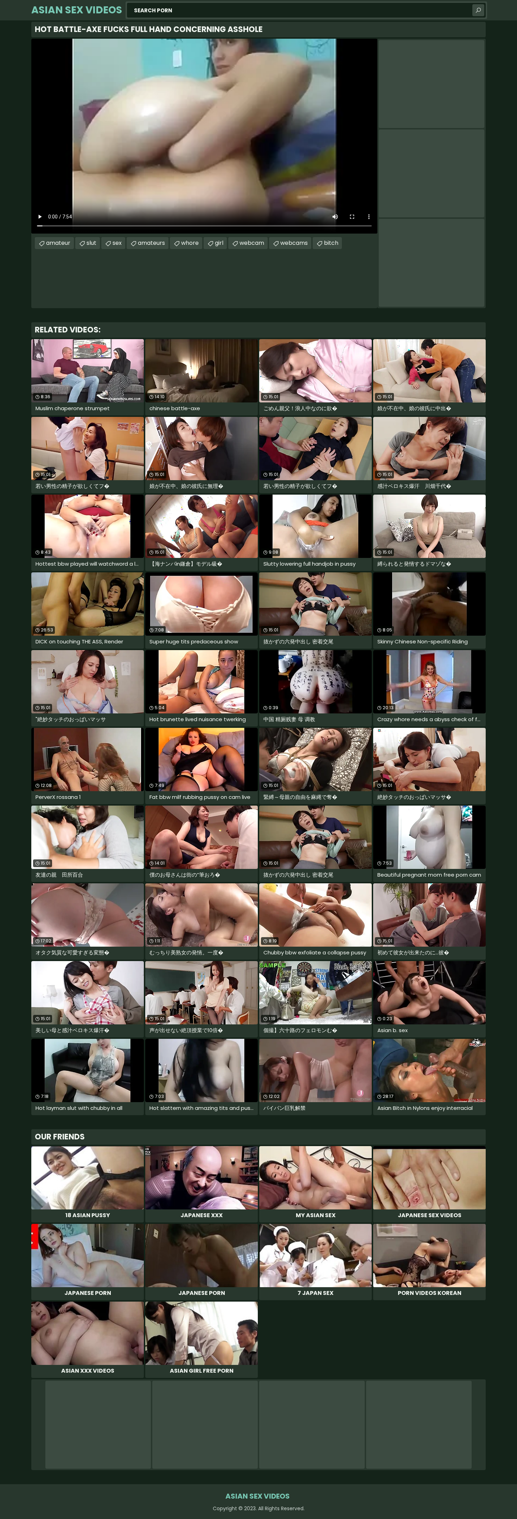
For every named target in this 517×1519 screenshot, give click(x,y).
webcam (252, 243)
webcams (294, 243)
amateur (58, 243)
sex (117, 243)
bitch (331, 243)
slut (91, 243)
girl (219, 243)
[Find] (478, 10)
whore (190, 243)
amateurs (151, 243)
